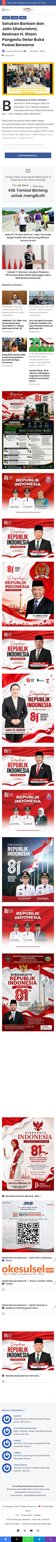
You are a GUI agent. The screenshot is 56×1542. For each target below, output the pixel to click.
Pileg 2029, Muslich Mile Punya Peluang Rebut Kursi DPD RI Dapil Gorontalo (13, 358)
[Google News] (20, 186)
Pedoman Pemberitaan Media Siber (36, 1524)
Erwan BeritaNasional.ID (15, 51)
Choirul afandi (20, 1465)
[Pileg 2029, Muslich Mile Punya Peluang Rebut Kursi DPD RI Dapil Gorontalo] (14, 345)
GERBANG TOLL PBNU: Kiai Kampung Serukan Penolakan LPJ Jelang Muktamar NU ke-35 (14, 324)
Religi (23, 18)
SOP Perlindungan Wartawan (19, 1519)
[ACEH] (28, 9)
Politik (14, 18)
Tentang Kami (26, 1515)
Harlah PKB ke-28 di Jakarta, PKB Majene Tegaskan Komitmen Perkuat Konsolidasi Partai (39, 375)
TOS (17, 1515)
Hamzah (17, 1416)
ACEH (6, 18)
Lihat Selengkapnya (27, 155)
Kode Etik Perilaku (12, 1524)
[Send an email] (25, 51)
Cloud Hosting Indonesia (25, 1428)
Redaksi (37, 1515)
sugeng (17, 1440)
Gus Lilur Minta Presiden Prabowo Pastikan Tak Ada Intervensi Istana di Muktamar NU (41, 324)
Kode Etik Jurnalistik (40, 1519)
